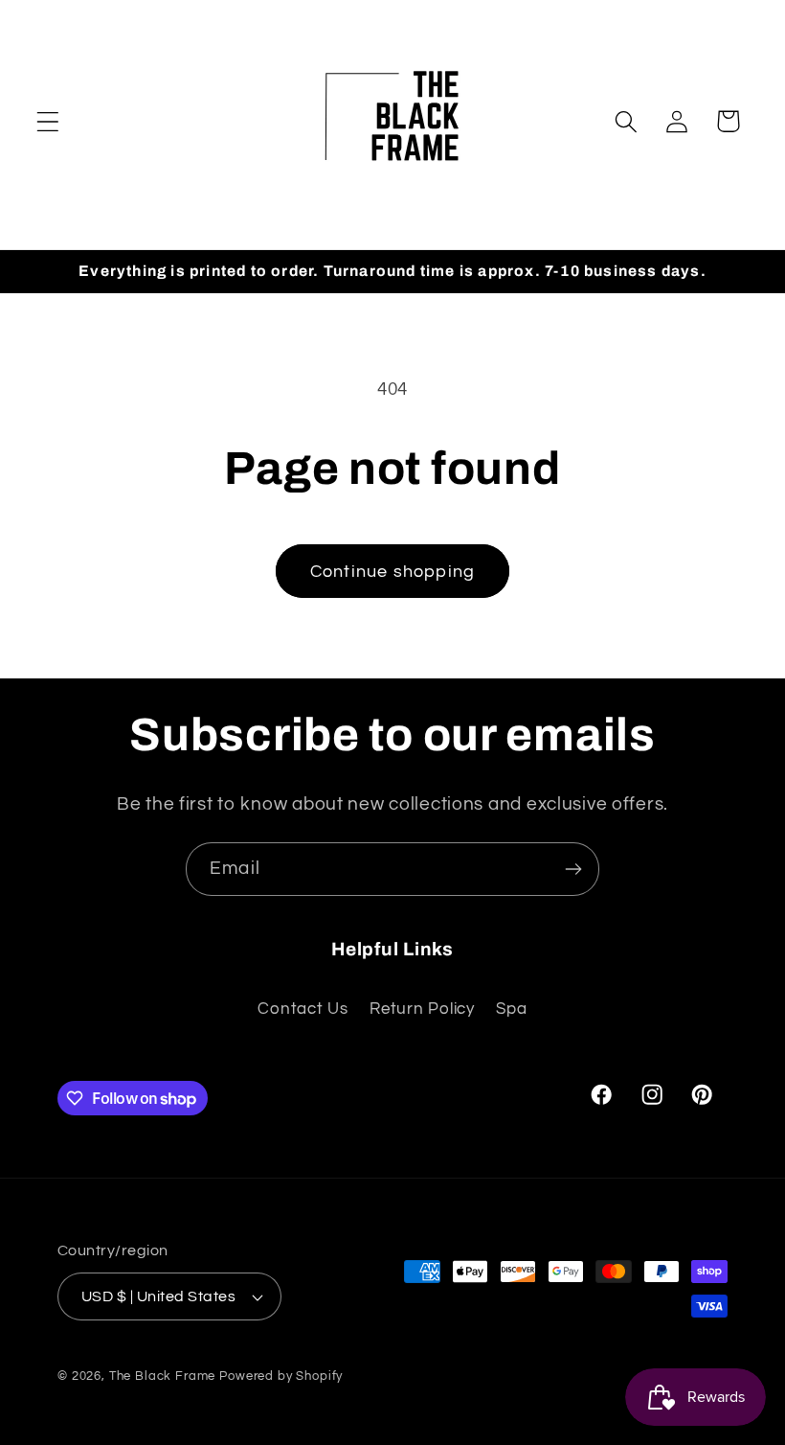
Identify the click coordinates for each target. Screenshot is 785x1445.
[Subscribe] (573, 869)
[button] (48, 121)
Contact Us (303, 1009)
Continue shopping (392, 571)
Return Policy (422, 1009)
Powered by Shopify (281, 1376)
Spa (511, 1009)
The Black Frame (162, 1376)
